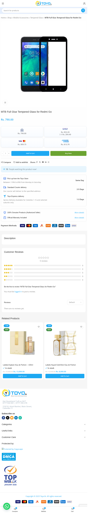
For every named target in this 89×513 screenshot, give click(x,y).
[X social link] (39, 162)
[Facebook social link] (37, 162)
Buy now (68, 153)
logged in (18, 291)
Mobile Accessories (21, 17)
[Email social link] (42, 162)
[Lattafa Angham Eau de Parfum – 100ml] (22, 343)
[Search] (83, 10)
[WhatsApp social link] (48, 162)
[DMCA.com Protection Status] (44, 457)
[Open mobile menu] (3, 3)
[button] (22, 376)
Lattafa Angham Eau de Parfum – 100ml (18, 365)
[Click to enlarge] (5, 102)
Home (3, 17)
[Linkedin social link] (45, 162)
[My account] (84, 3)
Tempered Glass (36, 17)
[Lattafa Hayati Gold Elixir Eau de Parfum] (64, 343)
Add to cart (30, 153)
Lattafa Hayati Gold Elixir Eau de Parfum (60, 365)
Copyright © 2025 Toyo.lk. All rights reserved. (44, 496)
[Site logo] (43, 3)
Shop (10, 17)
